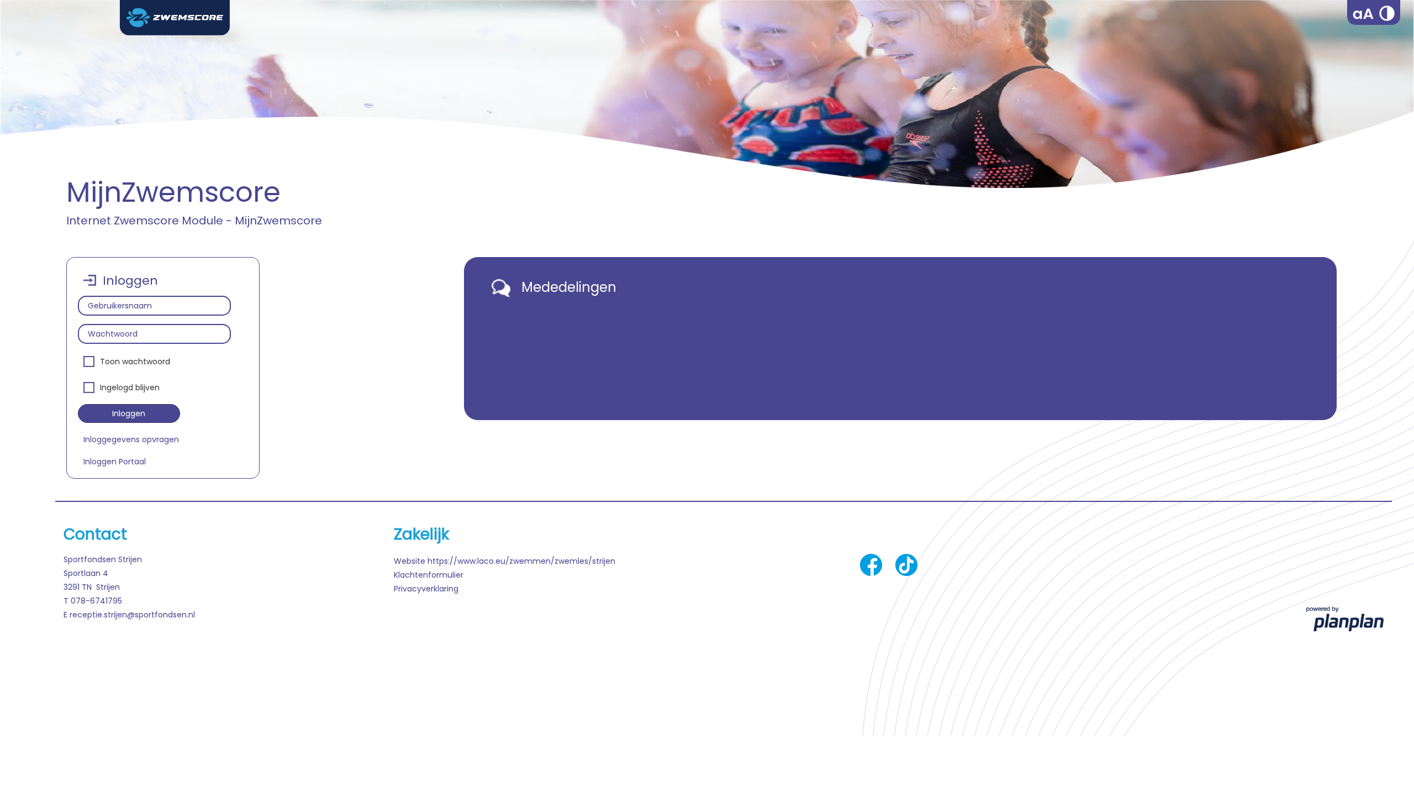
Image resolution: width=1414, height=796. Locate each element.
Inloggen (128, 413)
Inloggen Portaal (114, 461)
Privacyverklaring (426, 588)
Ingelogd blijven (130, 387)
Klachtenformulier (428, 574)
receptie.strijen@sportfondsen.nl (132, 614)
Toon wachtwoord (135, 361)
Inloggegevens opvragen (131, 439)
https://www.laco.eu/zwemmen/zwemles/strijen (521, 561)
